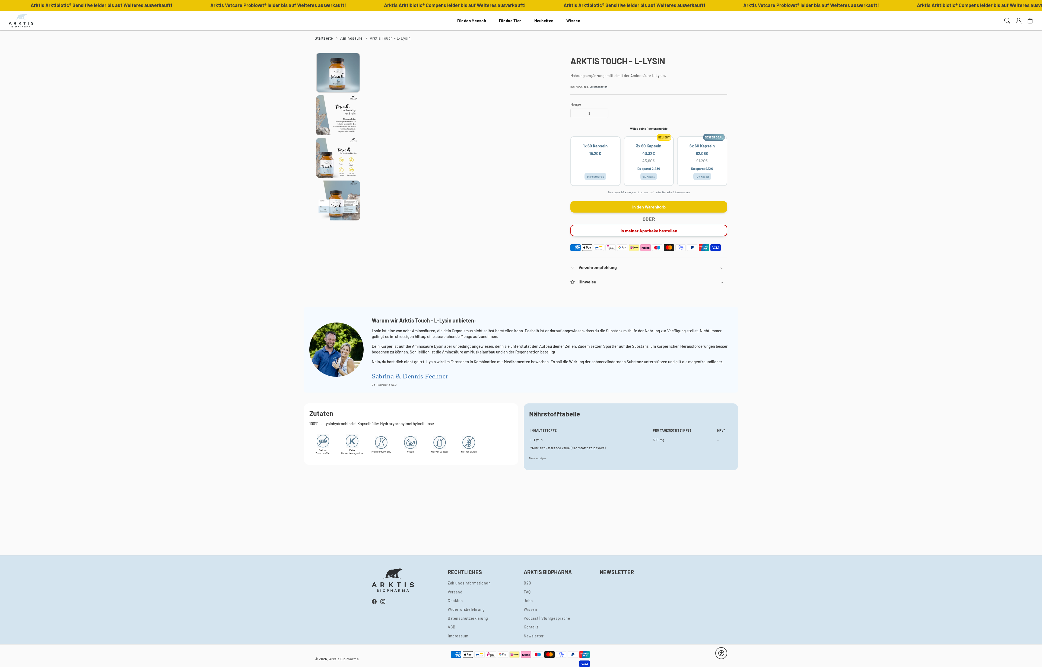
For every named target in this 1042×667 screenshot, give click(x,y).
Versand (455, 592)
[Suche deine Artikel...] (1007, 20)
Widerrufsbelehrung (466, 609)
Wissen (573, 20)
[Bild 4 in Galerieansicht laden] (338, 200)
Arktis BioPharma (344, 659)
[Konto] (1018, 20)
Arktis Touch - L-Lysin (390, 38)
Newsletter (534, 636)
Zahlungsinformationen (469, 583)
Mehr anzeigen (537, 458)
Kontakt (531, 627)
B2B (527, 583)
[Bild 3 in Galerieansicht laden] (338, 158)
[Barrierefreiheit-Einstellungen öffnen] (721, 653)
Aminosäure (351, 38)
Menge (575, 104)
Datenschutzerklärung (468, 618)
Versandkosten (598, 86)
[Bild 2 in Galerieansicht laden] (338, 115)
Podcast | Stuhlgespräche (547, 618)
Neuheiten (544, 20)
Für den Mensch (471, 20)
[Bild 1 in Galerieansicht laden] (338, 73)
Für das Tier (510, 20)
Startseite (324, 38)
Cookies (455, 600)
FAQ (527, 592)
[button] (648, 267)
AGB (452, 627)
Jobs (528, 600)
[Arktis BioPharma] (21, 20)
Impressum (458, 636)
